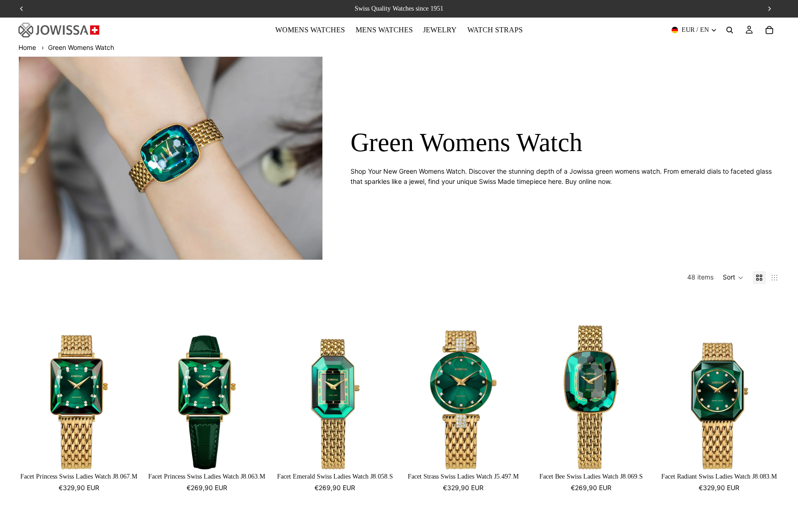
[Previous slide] (32, 382)
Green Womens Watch (81, 47)
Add (260, 455)
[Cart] (769, 30)
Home (27, 47)
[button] (733, 277)
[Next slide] (125, 382)
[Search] (729, 30)
